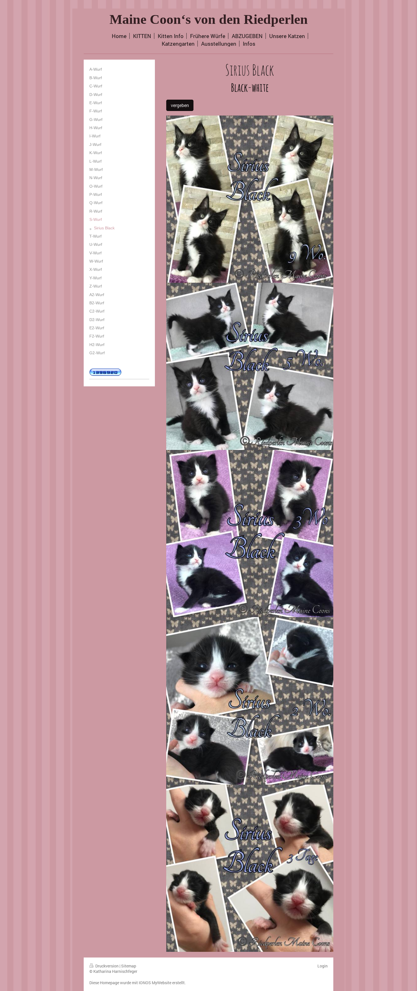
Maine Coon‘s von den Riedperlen (208, 19)
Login (322, 966)
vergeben (180, 105)
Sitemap (128, 966)
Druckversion (106, 966)
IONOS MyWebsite (155, 982)
